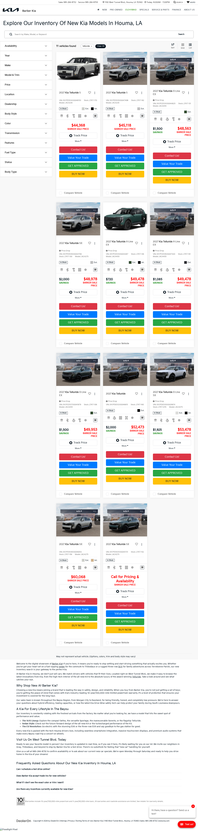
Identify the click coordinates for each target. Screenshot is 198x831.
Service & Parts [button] (160, 10)
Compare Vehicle (73, 193)
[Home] (98, 10)
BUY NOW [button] (78, 174)
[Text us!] (186, 825)
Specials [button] (144, 10)
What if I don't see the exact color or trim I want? (40, 782)
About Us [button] (189, 10)
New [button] (104, 10)
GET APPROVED (78, 165)
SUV (120, 666)
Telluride (136, 677)
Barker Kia (57, 664)
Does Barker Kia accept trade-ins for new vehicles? (41, 776)
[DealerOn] (23, 821)
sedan (62, 666)
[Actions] (94, 92)
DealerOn (55, 821)
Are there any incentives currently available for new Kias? (44, 789)
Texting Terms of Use (84, 821)
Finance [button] (176, 10)
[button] (97, 68)
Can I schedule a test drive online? (33, 769)
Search (181, 34)
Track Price (80, 135)
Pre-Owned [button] (116, 10)
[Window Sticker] (95, 116)
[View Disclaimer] (85, 116)
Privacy (71, 821)
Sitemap (63, 821)
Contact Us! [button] (78, 149)
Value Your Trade (78, 157)
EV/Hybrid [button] (131, 10)
